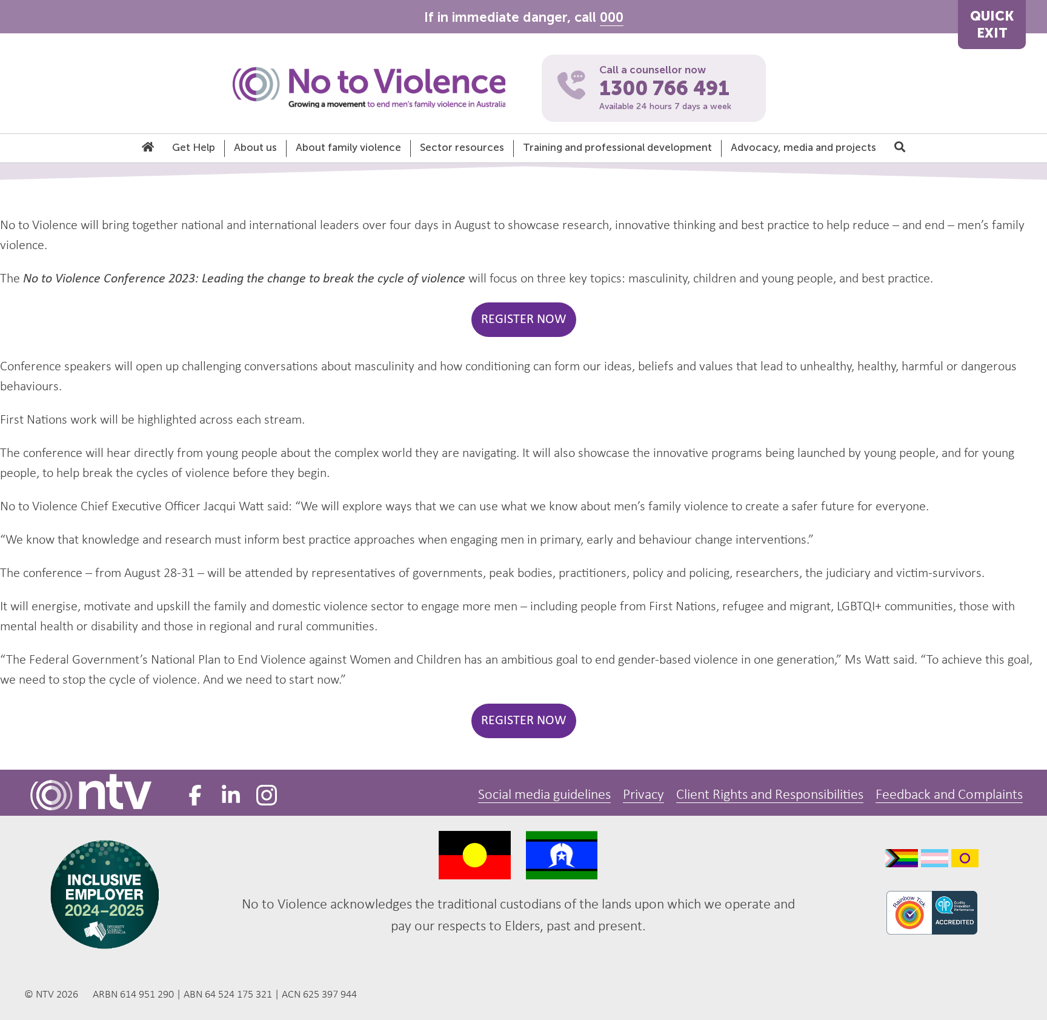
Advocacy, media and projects (803, 147)
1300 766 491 (664, 88)
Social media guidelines (544, 795)
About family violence (348, 147)
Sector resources (462, 147)
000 (611, 17)
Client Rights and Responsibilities (769, 795)
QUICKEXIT (992, 24)
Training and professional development (617, 147)
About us (255, 147)
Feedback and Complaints (949, 795)
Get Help (193, 147)
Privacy (643, 795)
